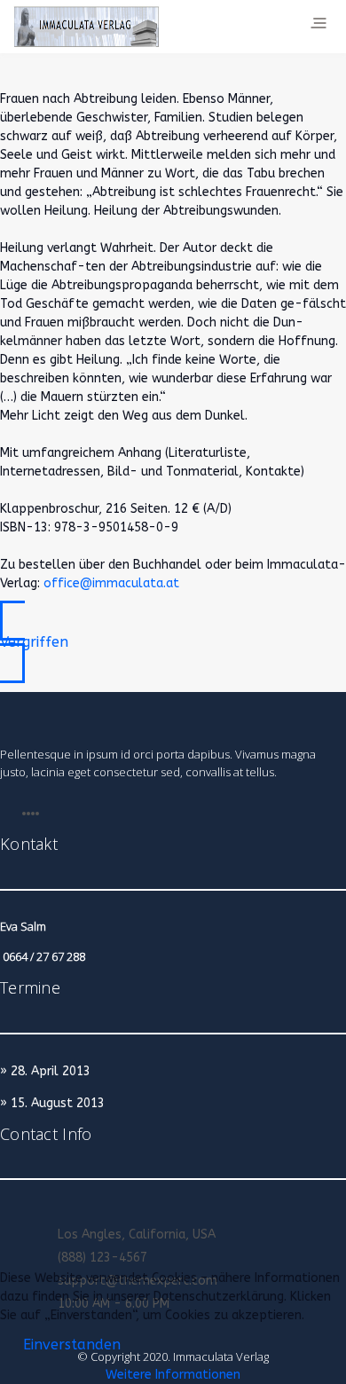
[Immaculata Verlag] (86, 26)
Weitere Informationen (173, 1374)
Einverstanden (72, 1344)
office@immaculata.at (111, 583)
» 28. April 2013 (45, 1071)
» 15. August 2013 (52, 1103)
